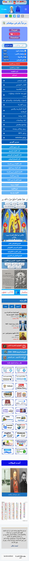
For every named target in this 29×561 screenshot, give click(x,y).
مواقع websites (20, 137)
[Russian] (6, 1)
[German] (14, 1)
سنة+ (5, 306)
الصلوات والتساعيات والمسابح (16, 100)
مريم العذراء (22, 105)
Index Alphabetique (9, 206)
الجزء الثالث (7, 264)
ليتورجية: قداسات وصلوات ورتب (17, 94)
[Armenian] (23, 1)
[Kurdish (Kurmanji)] (8, 1)
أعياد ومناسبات (21, 120)
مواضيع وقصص (21, 124)
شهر (12, 306)
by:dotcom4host (8, 556)
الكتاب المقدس (21, 85)
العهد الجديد (14, 203)
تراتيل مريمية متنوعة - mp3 (12, 323)
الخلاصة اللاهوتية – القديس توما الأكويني (14, 261)
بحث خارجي (8, 45)
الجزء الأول (21, 264)
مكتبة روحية (22, 116)
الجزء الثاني (14, 264)
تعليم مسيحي (21, 80)
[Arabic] (25, 1)
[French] (17, 1)
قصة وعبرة (8, 203)
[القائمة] (26, 9)
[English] (19, 1)
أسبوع (18, 306)
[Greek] (12, 1)
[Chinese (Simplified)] (21, 1)
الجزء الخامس (11, 267)
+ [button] (4, 80)
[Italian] (10, 1)
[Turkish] (14, 3)
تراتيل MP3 (22, 133)
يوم (24, 306)
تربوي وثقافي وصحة (19, 129)
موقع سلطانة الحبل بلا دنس (20, 556)
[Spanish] (4, 1)
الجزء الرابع (18, 267)
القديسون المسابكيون (20, 206)
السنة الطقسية (21, 89)
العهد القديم (21, 203)
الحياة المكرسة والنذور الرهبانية (18, 110)
